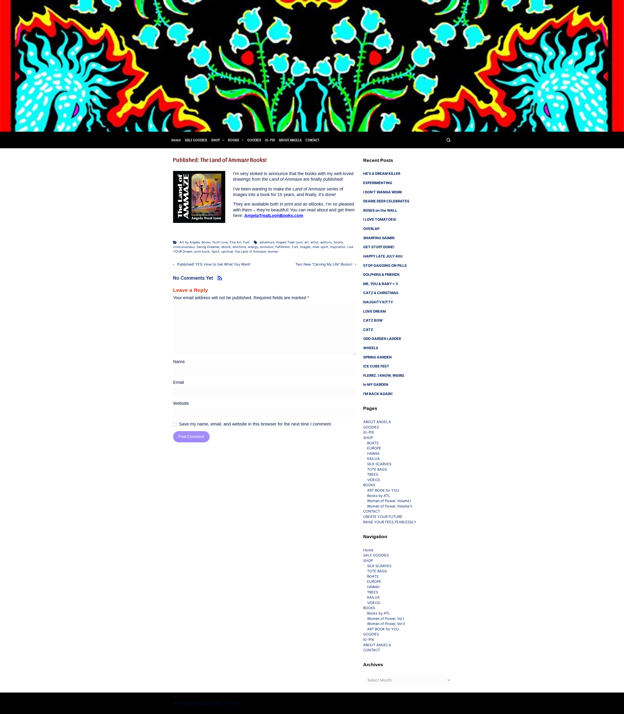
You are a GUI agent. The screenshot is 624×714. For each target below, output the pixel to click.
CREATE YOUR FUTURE (382, 517)
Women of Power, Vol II (386, 624)
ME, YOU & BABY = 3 (380, 284)
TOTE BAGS (377, 469)
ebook (226, 247)
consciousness (184, 247)
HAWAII (373, 453)
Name (179, 361)
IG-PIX (270, 140)
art (306, 242)
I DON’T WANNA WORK (382, 192)
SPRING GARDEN (377, 357)
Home (176, 140)
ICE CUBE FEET (376, 366)
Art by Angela (189, 242)
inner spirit (320, 247)
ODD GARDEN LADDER (382, 339)
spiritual (227, 251)
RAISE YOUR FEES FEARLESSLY (389, 522)
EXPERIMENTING (377, 183)
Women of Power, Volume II (389, 506)
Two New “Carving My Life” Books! (323, 264)
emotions (239, 247)
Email (178, 382)
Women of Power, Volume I (389, 501)
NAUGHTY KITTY (378, 302)
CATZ (368, 329)
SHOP (215, 140)
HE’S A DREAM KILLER (381, 173)
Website (181, 403)
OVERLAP (371, 229)
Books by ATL (378, 496)
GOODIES (254, 140)
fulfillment (282, 247)
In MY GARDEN (375, 384)
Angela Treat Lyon (289, 242)
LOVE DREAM (374, 311)
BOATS (373, 443)
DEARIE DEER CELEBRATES (386, 201)
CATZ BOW (373, 320)
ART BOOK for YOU (383, 490)
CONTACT (312, 140)
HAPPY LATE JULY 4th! (383, 256)
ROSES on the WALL (380, 210)
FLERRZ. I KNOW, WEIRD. (384, 375)
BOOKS (233, 140)
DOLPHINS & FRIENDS (381, 274)
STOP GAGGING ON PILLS (385, 265)
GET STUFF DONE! (378, 247)
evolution (266, 247)
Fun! (246, 242)
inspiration (337, 247)
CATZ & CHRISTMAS (380, 293)
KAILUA (373, 458)
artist (314, 242)
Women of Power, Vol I (385, 618)
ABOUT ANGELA (290, 140)
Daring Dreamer (208, 247)
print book (202, 251)
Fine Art (235, 242)
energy (253, 247)
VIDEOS (373, 480)
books (338, 242)
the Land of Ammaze (250, 251)
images (305, 247)
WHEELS (370, 348)
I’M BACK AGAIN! (378, 394)
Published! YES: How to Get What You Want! (213, 264)
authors (326, 242)
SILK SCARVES (379, 464)
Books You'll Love (215, 242)
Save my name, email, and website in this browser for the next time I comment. (255, 424)
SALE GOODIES (196, 140)
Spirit (215, 251)
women (273, 251)
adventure (267, 242)
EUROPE (374, 448)
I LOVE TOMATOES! (379, 219)
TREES (372, 474)
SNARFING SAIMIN (379, 238)
